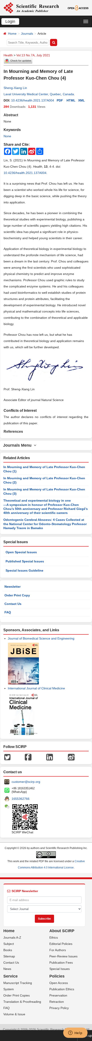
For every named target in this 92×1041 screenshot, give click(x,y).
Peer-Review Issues (63, 956)
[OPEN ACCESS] (78, 7)
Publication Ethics (61, 989)
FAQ (7, 612)
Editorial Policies (60, 944)
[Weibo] (71, 757)
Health (8, 55)
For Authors (57, 950)
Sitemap (9, 956)
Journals (27, 33)
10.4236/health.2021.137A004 (32, 100)
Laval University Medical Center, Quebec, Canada (39, 94)
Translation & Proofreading (22, 1001)
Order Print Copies (16, 995)
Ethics (53, 937)
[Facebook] (28, 757)
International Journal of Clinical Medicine (36, 688)
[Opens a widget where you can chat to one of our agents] (75, 1033)
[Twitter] (7, 757)
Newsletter (12, 586)
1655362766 (20, 798)
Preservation (58, 995)
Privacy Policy (59, 1008)
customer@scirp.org (26, 781)
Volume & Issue (14, 1014)
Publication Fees (61, 962)
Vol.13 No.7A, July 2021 (33, 55)
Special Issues (59, 969)
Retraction (56, 1001)
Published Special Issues (25, 561)
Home (12, 33)
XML (81, 100)
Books (7, 950)
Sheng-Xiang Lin (15, 88)
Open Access (58, 983)
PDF (60, 100)
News (7, 969)
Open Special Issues (21, 552)
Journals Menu (18, 445)
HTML (71, 100)
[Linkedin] (49, 757)
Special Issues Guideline (24, 570)
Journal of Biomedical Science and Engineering (41, 638)
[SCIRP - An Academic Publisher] (31, 7)
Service (10, 976)
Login (10, 21)
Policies (57, 976)
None (7, 136)
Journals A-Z (12, 937)
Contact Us (12, 604)
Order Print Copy (17, 595)
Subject (8, 944)
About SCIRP (61, 931)
